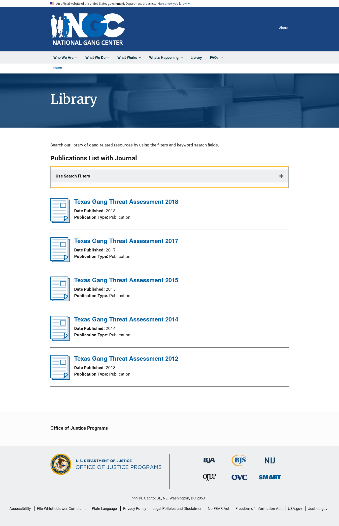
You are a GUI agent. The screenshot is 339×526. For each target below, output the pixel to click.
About (284, 27)
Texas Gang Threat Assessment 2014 (126, 319)
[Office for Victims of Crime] (239, 477)
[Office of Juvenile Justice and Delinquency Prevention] (209, 478)
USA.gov (295, 508)
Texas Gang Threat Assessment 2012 (126, 358)
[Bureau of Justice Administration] (209, 458)
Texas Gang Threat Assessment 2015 (126, 280)
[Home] (87, 29)
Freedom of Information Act (259, 508)
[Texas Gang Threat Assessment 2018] (60, 221)
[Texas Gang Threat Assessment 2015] (60, 299)
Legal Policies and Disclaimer (177, 508)
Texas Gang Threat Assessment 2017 (126, 240)
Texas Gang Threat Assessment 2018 (126, 201)
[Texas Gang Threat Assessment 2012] (60, 378)
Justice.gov (317, 508)
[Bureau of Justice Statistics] (240, 464)
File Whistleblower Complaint (61, 508)
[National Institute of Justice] (270, 458)
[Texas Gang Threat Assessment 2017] (60, 260)
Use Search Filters (73, 176)
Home (57, 68)
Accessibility (20, 508)
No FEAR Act (218, 508)
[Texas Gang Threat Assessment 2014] (60, 339)
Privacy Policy (134, 508)
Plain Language (104, 508)
